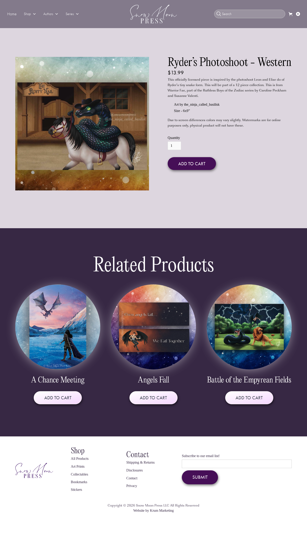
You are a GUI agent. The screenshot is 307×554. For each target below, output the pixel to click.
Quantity (174, 138)
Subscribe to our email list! (201, 456)
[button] (30, 13)
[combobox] (249, 14)
